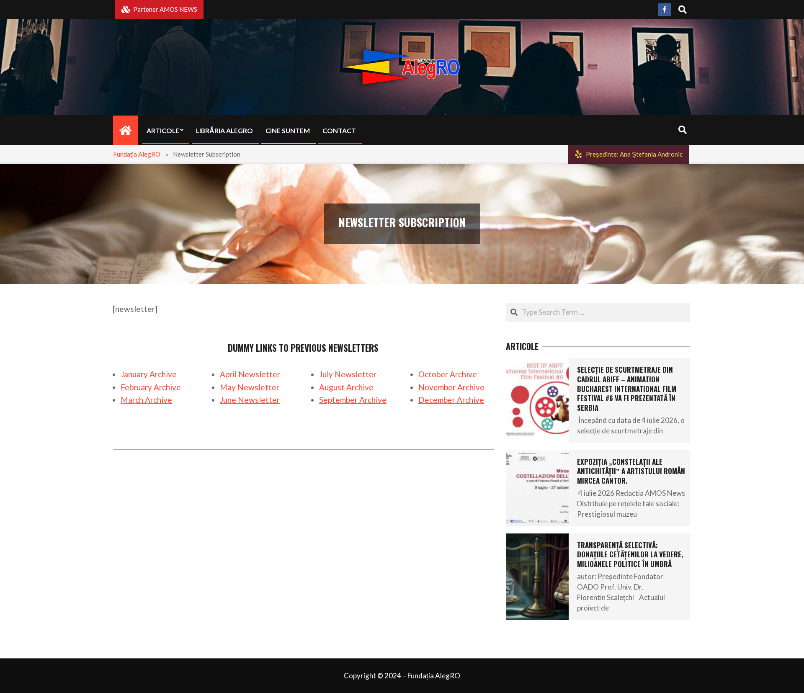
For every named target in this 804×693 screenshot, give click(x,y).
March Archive (146, 399)
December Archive (451, 399)
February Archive (151, 387)
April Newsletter (250, 374)
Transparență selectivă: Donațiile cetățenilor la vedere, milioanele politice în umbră (630, 554)
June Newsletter (250, 399)
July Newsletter (347, 374)
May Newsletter (249, 387)
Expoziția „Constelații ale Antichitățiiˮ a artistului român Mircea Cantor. (631, 471)
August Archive (346, 387)
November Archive (451, 387)
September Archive (353, 399)
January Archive (149, 374)
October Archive (447, 374)
